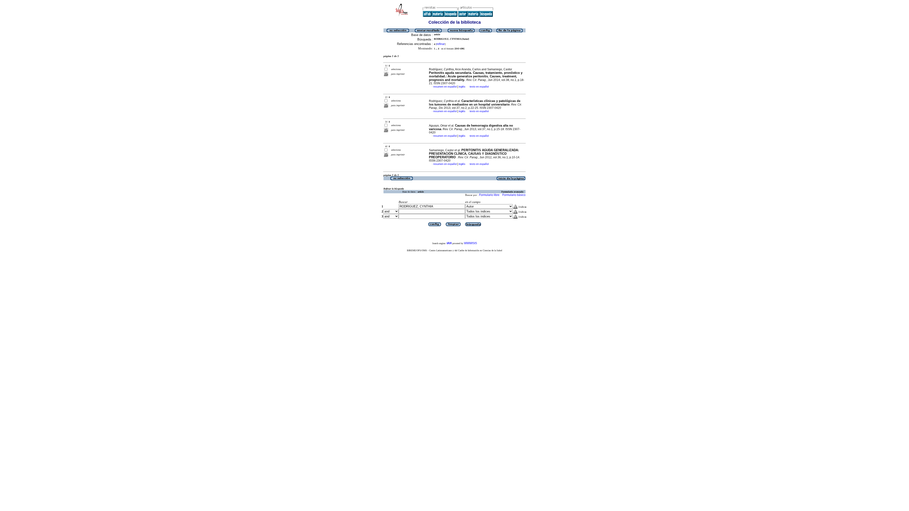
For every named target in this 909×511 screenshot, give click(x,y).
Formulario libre (489, 195)
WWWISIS (470, 243)
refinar (441, 44)
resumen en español (445, 86)
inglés (462, 86)
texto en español (479, 86)
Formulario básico (514, 195)
